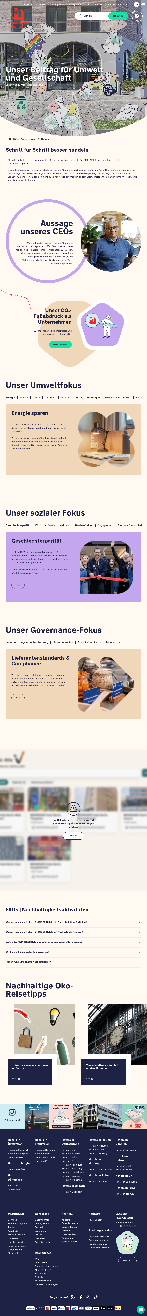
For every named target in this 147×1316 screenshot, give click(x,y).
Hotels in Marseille (45, 1157)
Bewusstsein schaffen (118, 397)
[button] (73, 922)
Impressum (41, 1262)
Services (12, 1219)
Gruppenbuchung (98, 1244)
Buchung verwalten (99, 1240)
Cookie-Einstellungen (46, 1284)
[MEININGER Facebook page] (81, 1297)
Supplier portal (43, 1242)
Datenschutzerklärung (46, 1266)
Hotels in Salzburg (18, 1153)
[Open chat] (141, 1310)
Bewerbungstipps (71, 1223)
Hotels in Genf (123, 1166)
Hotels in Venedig (98, 1153)
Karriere (66, 1219)
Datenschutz (113, 642)
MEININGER (12, 139)
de (137, 4)
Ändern (73, 836)
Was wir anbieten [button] (116, 4)
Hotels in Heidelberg (73, 1172)
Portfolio (39, 1227)
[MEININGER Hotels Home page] (18, 18)
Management (42, 1223)
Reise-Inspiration (17, 1246)
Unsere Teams (69, 1227)
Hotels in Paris (43, 1161)
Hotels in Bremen (71, 1153)
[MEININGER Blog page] (73, 1297)
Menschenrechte (63, 642)
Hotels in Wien (15, 1157)
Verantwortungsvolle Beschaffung (27, 642)
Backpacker (75, 4)
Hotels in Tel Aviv (125, 1193)
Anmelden (127, 1261)
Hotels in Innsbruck (18, 1150)
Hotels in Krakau (98, 1181)
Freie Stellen (69, 1234)
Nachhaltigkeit (44, 139)
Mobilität (66, 397)
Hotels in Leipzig (71, 1176)
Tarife (11, 1227)
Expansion (40, 1231)
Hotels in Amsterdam (100, 1169)
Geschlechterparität (18, 525)
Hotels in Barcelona (126, 1150)
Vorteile (66, 1230)
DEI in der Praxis (45, 525)
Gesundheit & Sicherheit (15, 1251)
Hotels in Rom (96, 1149)
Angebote (13, 1231)
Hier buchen (118, 16)
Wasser (24, 397)
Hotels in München (72, 1179)
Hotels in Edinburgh (126, 1181)
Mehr (18, 585)
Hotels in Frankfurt (72, 1164)
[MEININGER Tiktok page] (96, 1297)
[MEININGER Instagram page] (88, 1297)
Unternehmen (42, 1219)
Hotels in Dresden (71, 1161)
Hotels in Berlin (70, 1150)
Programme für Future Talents (70, 1240)
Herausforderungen (88, 397)
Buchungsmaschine (99, 1236)
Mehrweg (50, 397)
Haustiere (13, 1238)
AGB (37, 1258)
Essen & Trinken (16, 1234)
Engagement (105, 525)
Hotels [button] (26, 4)
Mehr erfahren (60, 344)
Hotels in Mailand (98, 1145)
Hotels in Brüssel (17, 1169)
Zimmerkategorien (17, 1223)
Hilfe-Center (95, 1219)
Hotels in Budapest (72, 1191)
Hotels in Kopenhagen (14, 1187)
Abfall (36, 397)
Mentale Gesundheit (130, 525)
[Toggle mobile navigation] (143, 4)
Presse (38, 1234)
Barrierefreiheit (84, 525)
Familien (42, 4)
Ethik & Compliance (89, 642)
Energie (10, 397)
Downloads (41, 1238)
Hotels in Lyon (42, 1153)
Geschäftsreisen (94, 4)
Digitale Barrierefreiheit (43, 1279)
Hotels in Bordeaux (45, 1150)
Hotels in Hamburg (72, 1168)
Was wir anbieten (28, 139)
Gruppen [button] (56, 4)
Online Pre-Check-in (99, 1247)
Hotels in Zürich (124, 1169)
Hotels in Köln (69, 1157)
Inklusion (64, 525)
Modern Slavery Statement (43, 1272)
